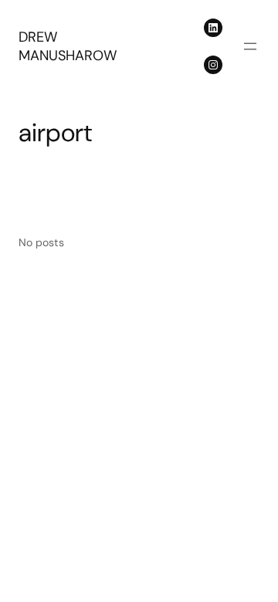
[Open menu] (250, 46)
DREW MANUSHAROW (68, 46)
